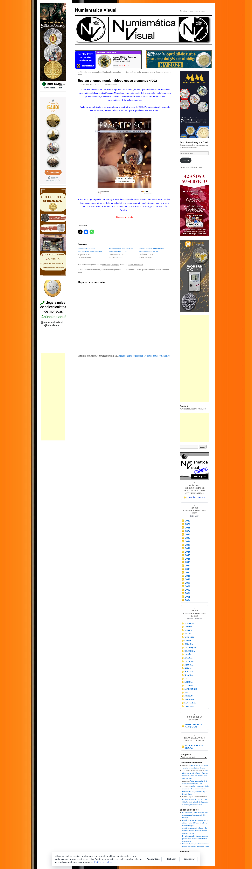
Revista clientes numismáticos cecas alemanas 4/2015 (121, 250)
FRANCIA (187, 665)
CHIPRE (186, 640)
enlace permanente (135, 264)
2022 (186, 538)
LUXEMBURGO (190, 689)
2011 (186, 576)
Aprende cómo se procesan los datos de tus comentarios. (144, 355)
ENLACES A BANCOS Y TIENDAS (193, 746)
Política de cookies (103, 862)
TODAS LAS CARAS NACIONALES (192, 725)
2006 (186, 593)
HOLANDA (188, 671)
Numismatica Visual (95, 10)
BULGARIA (188, 637)
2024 (186, 531)
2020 (186, 545)
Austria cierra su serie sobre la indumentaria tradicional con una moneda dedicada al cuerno (194, 830)
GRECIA (187, 668)
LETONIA (187, 682)
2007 (186, 589)
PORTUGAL (188, 699)
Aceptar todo (153, 859)
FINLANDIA (188, 661)
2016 (186, 558)
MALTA (186, 692)
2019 (186, 548)
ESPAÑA (187, 654)
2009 (186, 582)
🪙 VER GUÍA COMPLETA (194, 497)
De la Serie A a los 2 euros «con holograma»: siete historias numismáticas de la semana (195, 838)
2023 (186, 534)
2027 (186, 520)
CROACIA (187, 644)
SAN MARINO (189, 703)
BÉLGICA (187, 633)
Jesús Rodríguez (111, 84)
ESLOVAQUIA (189, 647)
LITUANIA (188, 685)
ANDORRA (188, 626)
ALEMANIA (188, 623)
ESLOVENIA (188, 651)
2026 (186, 524)
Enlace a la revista (124, 216)
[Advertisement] (53, 396)
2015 (186, 562)
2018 (186, 551)
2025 (186, 527)
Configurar (189, 859)
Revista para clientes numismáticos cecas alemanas (90, 250)
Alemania (106, 264)
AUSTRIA (187, 630)
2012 (186, 572)
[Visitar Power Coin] (194, 276)
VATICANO (188, 706)
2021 (186, 541)
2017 (186, 555)
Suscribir (186, 160)
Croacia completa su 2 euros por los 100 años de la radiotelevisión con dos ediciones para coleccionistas (195, 802)
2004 (186, 600)
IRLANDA (187, 675)
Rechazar (171, 859)
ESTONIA (187, 658)
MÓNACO (187, 696)
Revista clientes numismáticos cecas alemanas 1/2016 (151, 250)
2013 (186, 569)
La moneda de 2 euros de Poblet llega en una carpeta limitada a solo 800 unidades (195, 815)
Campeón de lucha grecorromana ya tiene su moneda (148, 72)
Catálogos (115, 264)
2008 (186, 586)
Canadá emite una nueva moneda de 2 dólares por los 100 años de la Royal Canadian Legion (195, 823)
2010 (186, 579)
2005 (186, 596)
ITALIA (186, 678)
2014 (186, 565)
